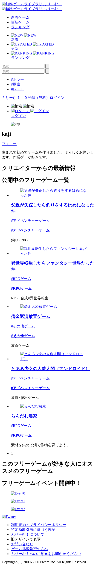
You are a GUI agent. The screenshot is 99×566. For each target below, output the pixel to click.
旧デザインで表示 (26, 539)
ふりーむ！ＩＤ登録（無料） (26, 98)
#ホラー (17, 79)
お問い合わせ (22, 544)
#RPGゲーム (21, 279)
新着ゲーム (20, 17)
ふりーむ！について (27, 534)
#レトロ (17, 89)
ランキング (20, 27)
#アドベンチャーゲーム (30, 221)
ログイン (57, 98)
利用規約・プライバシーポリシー (38, 525)
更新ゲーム (20, 22)
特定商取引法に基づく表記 (33, 530)
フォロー (9, 144)
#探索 (15, 84)
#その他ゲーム (23, 326)
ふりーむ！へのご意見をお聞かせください (46, 554)
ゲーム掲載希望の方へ (29, 549)
